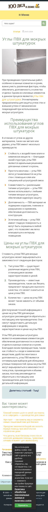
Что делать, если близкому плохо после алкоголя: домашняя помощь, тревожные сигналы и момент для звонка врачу (23, 437)
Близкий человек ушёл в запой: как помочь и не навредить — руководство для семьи (23, 413)
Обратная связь (8, 481)
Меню (25, 15)
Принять (23, 505)
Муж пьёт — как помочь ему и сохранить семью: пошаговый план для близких (23, 420)
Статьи (16, 31)
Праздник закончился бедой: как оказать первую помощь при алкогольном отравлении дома (23, 428)
